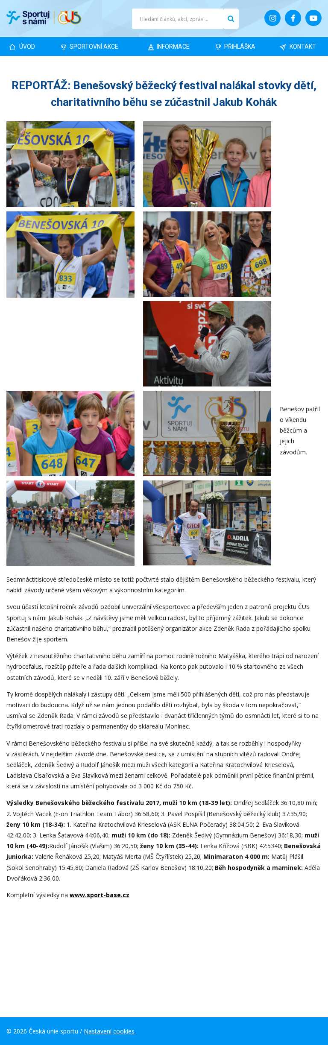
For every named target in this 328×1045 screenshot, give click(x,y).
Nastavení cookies (109, 1031)
